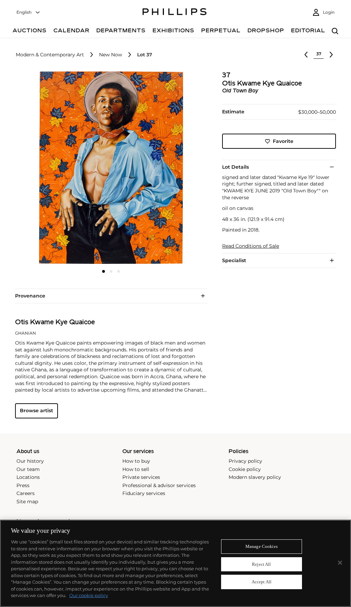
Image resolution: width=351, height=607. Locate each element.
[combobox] (28, 12)
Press (22, 485)
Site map (27, 501)
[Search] (335, 31)
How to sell (135, 469)
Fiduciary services (143, 493)
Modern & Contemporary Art (50, 55)
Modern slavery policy (255, 477)
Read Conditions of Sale (250, 246)
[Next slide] (175, 168)
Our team (28, 469)
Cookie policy (245, 469)
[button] (109, 167)
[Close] (340, 562)
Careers (25, 493)
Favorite (283, 141)
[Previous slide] (47, 168)
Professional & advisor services (159, 485)
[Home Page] (175, 12)
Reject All (261, 564)
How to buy (136, 461)
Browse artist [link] (36, 410)
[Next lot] (331, 54)
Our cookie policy (88, 595)
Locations (28, 477)
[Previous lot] (306, 54)
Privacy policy (245, 461)
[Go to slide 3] (118, 271)
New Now (110, 55)
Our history (30, 461)
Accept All (261, 582)
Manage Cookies (261, 546)
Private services (141, 477)
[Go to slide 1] (103, 271)
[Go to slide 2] (111, 271)
